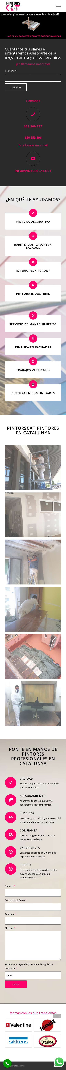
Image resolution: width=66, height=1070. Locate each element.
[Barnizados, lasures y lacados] (33, 236)
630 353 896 (33, 137)
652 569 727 (33, 126)
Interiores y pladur (33, 270)
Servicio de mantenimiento (33, 324)
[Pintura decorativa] (33, 213)
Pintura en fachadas (33, 347)
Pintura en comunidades (33, 393)
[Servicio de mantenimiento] (33, 315)
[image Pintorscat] (34, 704)
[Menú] (57, 6)
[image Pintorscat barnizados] (34, 610)
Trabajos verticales (33, 370)
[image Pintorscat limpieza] (34, 657)
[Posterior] (59, 1016)
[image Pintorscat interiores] (34, 516)
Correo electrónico (16, 900)
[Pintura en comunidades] (33, 384)
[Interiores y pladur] (33, 262)
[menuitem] (57, 6)
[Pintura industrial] (33, 285)
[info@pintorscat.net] (33, 159)
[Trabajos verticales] (33, 361)
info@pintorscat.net (33, 171)
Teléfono (10, 70)
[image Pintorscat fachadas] (34, 468)
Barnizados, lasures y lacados (33, 246)
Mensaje (10, 928)
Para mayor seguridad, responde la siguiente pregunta (29, 966)
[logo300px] (27, 6)
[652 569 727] (33, 114)
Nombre (10, 886)
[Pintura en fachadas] (33, 338)
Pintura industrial (33, 293)
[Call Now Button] (7, 1063)
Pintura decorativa (33, 221)
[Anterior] (55, 1016)
